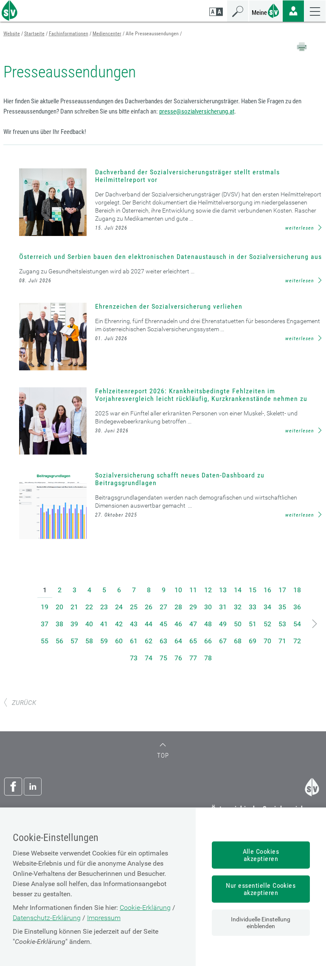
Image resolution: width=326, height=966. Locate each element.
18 (297, 590)
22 (89, 607)
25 (134, 607)
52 (267, 624)
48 (208, 624)
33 (252, 607)
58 (89, 641)
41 (104, 624)
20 (59, 607)
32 (238, 607)
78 (208, 658)
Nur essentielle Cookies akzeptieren (260, 889)
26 (148, 607)
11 (193, 590)
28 (178, 607)
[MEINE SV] (265, 10)
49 (223, 624)
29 (193, 607)
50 (238, 624)
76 (178, 658)
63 (163, 641)
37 (44, 624)
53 (282, 624)
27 (163, 607)
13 (223, 590)
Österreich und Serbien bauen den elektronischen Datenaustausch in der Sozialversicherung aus (170, 257)
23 (104, 607)
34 (267, 607)
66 (208, 641)
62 (148, 641)
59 (104, 641)
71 (282, 641)
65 (193, 641)
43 (134, 624)
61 (134, 641)
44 (148, 624)
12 (208, 590)
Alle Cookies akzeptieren (261, 855)
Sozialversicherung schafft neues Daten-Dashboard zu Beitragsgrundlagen (179, 479)
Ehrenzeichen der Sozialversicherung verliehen (168, 306)
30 (208, 607)
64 (178, 641)
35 (282, 607)
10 (178, 590)
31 (223, 607)
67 (223, 641)
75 (163, 658)
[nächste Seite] (315, 624)
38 (59, 624)
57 (74, 641)
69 (252, 641)
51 (252, 624)
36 (297, 607)
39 (74, 624)
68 (238, 641)
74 (148, 658)
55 (44, 641)
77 (193, 658)
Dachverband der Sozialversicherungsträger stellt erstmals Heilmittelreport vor (187, 176)
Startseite (34, 34)
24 (119, 607)
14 (238, 590)
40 (89, 624)
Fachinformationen (68, 34)
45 (163, 624)
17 (282, 590)
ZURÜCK (24, 703)
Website (11, 34)
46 (178, 624)
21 (74, 607)
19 (44, 607)
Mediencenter (107, 34)
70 (267, 641)
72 (297, 641)
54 (297, 624)
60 (119, 641)
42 (119, 624)
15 (252, 590)
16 (267, 590)
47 (193, 624)
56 (59, 641)
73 (134, 658)
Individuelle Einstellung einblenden (260, 922)
